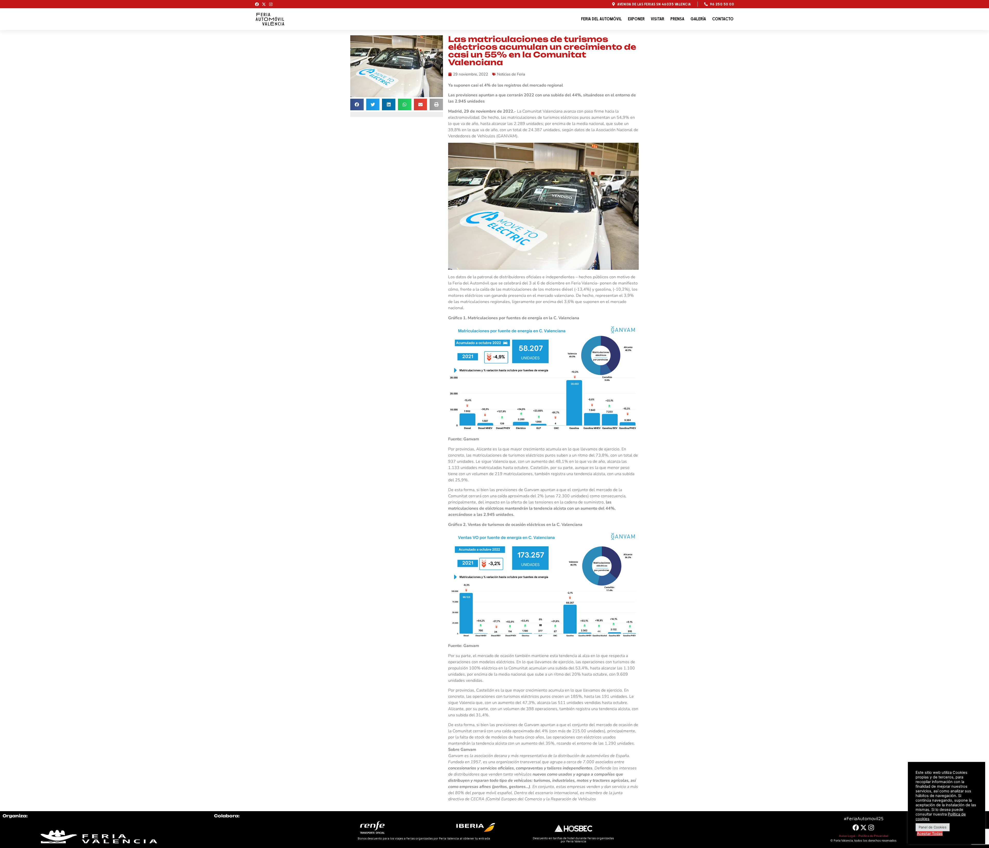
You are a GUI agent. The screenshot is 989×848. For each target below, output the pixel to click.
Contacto (723, 18)
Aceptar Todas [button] (930, 833)
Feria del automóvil (601, 18)
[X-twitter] (264, 4)
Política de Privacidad (873, 836)
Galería (698, 18)
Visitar (657, 18)
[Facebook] (257, 4)
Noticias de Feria (511, 74)
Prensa (677, 18)
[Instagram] (271, 4)
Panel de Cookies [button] (933, 827)
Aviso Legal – (848, 836)
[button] (357, 104)
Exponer (636, 18)
